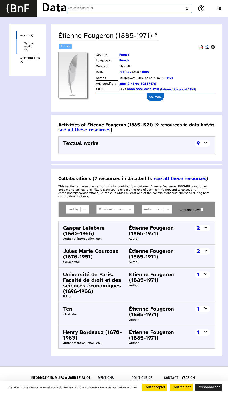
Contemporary (190, 210)
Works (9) (26, 35)
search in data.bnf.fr (80, 8)
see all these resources (84, 129)
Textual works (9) (28, 46)
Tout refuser (181, 387)
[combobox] (129, 8)
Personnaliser (208, 387)
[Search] (186, 8)
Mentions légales (106, 380)
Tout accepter (154, 387)
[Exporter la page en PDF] (201, 48)
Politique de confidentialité (141, 380)
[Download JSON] (213, 48)
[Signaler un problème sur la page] (154, 36)
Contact (171, 378)
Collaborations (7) (29, 59)
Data (54, 8)
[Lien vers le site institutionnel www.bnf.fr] (18, 8)
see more (155, 97)
